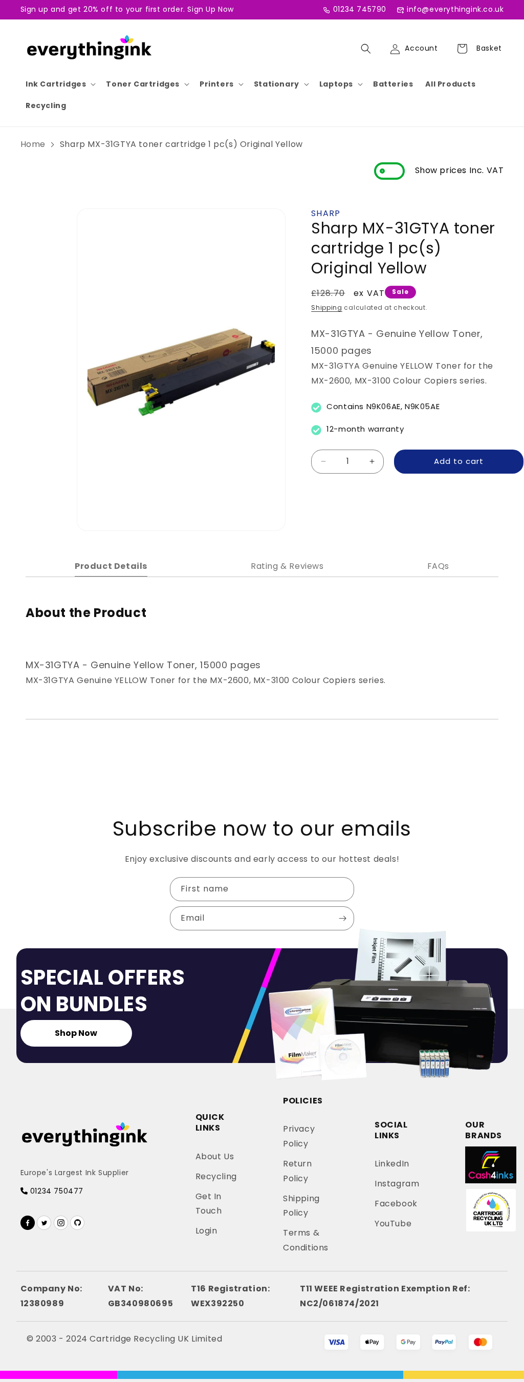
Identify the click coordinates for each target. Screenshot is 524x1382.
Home (33, 144)
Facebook (396, 1203)
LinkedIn (392, 1164)
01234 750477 (55, 1191)
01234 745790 (359, 9)
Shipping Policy (301, 1206)
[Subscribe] (342, 918)
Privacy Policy (299, 1136)
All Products (450, 84)
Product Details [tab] (111, 566)
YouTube (393, 1223)
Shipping (326, 307)
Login (206, 1231)
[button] (59, 84)
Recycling (46, 105)
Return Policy (297, 1171)
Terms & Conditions (306, 1240)
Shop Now (76, 1033)
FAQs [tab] (438, 566)
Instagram (397, 1183)
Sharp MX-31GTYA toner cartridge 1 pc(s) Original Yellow (181, 144)
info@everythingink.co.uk (455, 9)
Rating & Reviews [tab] (287, 566)
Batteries (393, 84)
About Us (214, 1156)
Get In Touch (208, 1203)
